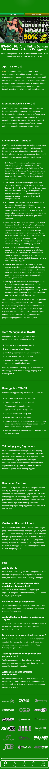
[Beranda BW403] (24, 6)
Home (6, 766)
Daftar (24, 766)
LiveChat (43, 766)
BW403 (5, 71)
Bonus (34, 766)
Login (15, 766)
